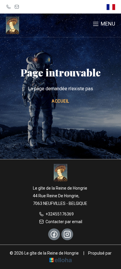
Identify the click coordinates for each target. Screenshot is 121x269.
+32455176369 (60, 214)
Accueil (60, 101)
